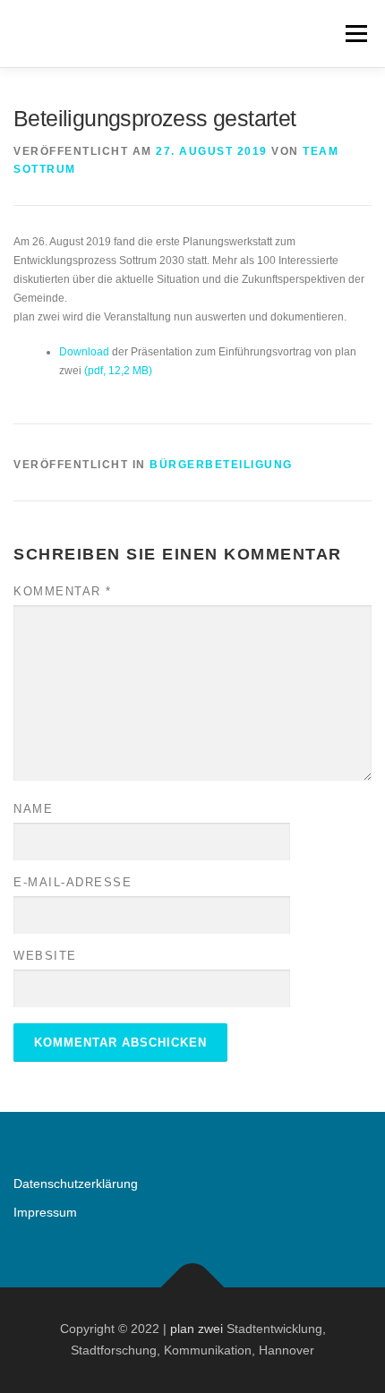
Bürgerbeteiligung (221, 464)
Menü (354, 33)
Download (85, 352)
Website (45, 955)
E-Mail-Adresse (72, 882)
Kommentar (62, 591)
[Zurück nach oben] (193, 1288)
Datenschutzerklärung (75, 1183)
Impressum (45, 1212)
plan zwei (196, 1328)
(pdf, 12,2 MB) (118, 370)
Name (33, 809)
